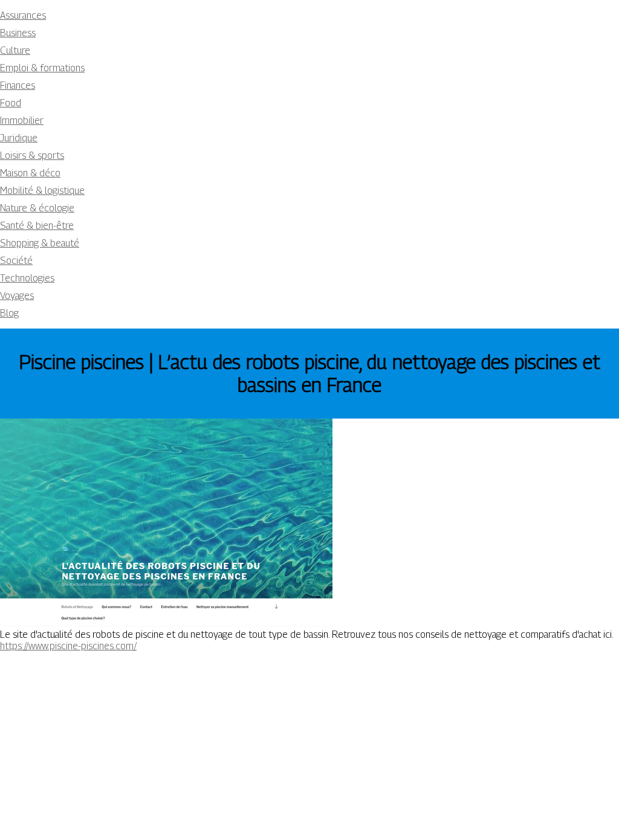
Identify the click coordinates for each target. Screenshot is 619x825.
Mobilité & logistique (42, 190)
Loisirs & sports (32, 155)
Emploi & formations (42, 68)
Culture (15, 50)
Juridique (18, 138)
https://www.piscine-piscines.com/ (68, 646)
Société (16, 260)
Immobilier (22, 120)
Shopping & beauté (39, 243)
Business (18, 33)
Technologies (27, 278)
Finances (17, 85)
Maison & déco (30, 173)
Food (10, 103)
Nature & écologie (37, 208)
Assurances (23, 15)
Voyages (17, 295)
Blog (9, 313)
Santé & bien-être (37, 225)
